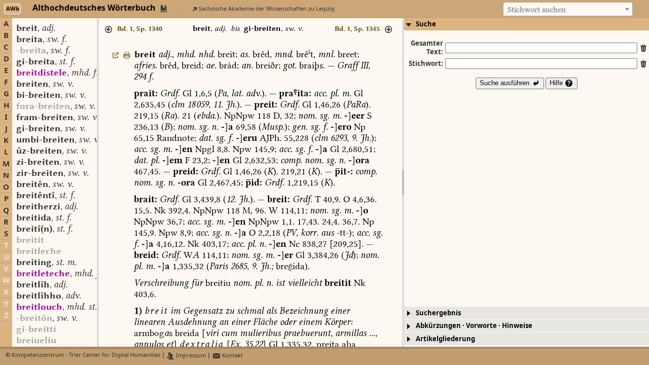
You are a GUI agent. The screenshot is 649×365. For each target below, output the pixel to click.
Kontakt (232, 355)
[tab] (526, 24)
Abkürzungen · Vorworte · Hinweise (474, 326)
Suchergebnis (438, 313)
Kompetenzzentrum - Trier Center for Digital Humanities (86, 355)
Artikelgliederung (445, 339)
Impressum (190, 355)
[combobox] (568, 9)
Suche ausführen (505, 83)
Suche (426, 24)
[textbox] (567, 10)
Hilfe (557, 83)
